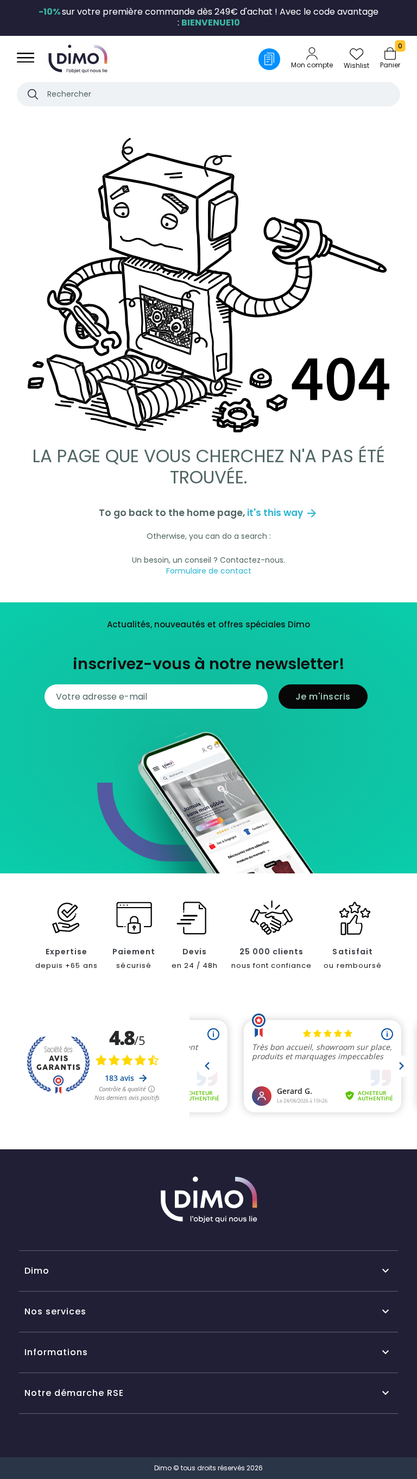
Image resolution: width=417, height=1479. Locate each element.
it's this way (282, 512)
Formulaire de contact (208, 570)
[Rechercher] (33, 94)
